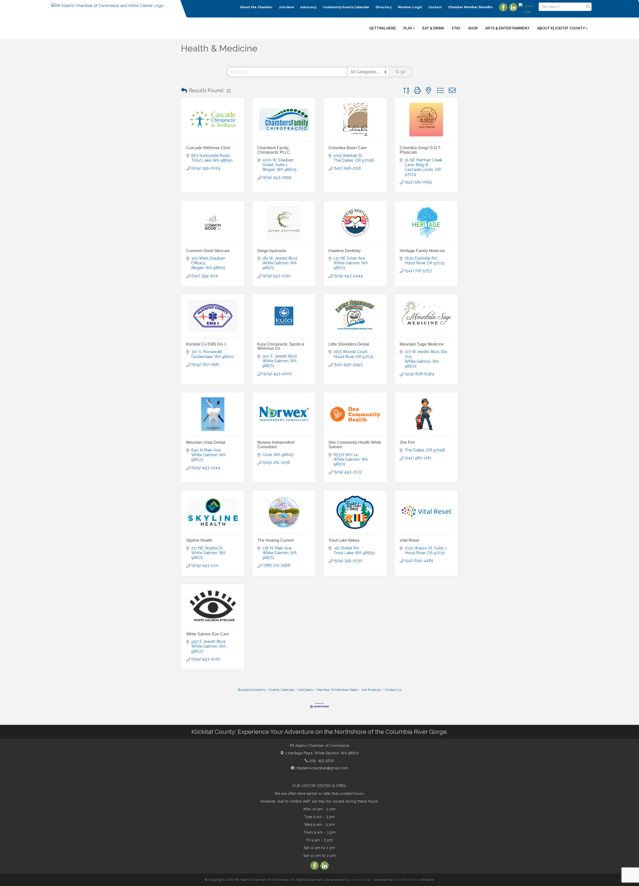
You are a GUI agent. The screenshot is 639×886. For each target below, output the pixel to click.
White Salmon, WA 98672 (322, 753)
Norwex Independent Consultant (275, 444)
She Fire (407, 442)
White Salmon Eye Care (207, 634)
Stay (456, 28)
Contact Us (393, 690)
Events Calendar (282, 690)
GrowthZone (361, 880)
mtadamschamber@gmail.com (321, 768)
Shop (473, 28)
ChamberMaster (406, 880)
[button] (184, 90)
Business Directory (252, 690)
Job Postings (371, 690)
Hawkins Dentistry (344, 251)
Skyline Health (199, 540)
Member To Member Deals (337, 690)
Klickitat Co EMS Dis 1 (206, 344)
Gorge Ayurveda (271, 251)
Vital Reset (409, 540)
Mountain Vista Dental (205, 442)
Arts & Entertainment (507, 28)
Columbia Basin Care (347, 148)
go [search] (402, 71)
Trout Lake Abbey (343, 540)
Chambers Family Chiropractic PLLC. (274, 150)
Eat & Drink (433, 28)
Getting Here (382, 28)
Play (407, 28)
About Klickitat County (561, 28)
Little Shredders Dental (348, 344)
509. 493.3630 (321, 761)
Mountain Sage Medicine (422, 344)
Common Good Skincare (208, 251)
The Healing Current (275, 540)
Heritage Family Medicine (422, 251)
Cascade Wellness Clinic (208, 148)
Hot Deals (305, 690)
